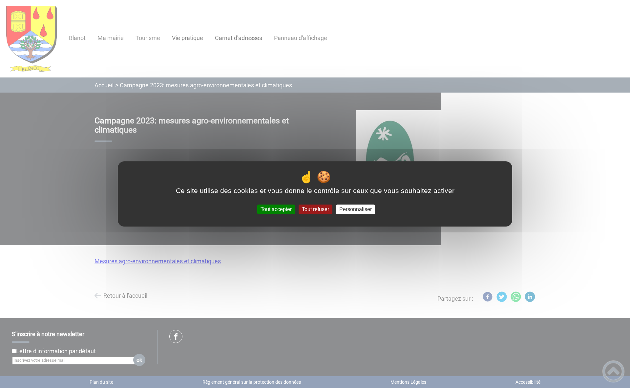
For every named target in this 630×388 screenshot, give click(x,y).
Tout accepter (276, 209)
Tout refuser (315, 209)
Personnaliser (355, 209)
